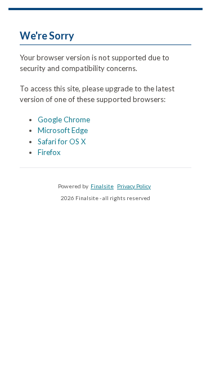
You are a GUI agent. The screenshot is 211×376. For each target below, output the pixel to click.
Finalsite (102, 186)
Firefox (49, 152)
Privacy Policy (134, 186)
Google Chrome (64, 119)
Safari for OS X (62, 141)
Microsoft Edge (63, 130)
